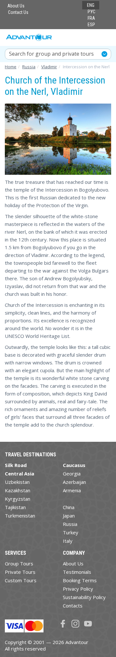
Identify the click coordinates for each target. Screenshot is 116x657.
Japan (69, 515)
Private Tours (20, 572)
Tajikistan (15, 507)
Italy (67, 541)
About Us (15, 5)
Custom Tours (20, 580)
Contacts (72, 605)
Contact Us (18, 12)
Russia (70, 524)
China (68, 507)
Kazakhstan (17, 490)
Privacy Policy (78, 588)
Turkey (70, 532)
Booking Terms (80, 580)
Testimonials (77, 572)
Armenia (72, 490)
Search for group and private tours (51, 53)
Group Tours (19, 563)
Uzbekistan (17, 482)
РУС (91, 11)
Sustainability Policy (84, 597)
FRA (91, 18)
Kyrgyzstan (17, 499)
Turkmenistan (20, 515)
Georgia (72, 473)
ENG (90, 5)
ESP (91, 24)
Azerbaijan (74, 482)
